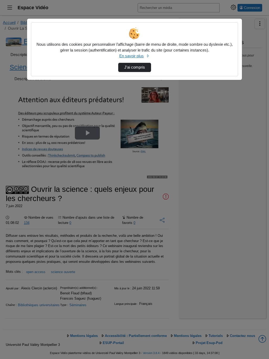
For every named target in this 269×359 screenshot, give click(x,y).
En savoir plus (131, 56)
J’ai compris (134, 67)
